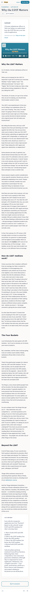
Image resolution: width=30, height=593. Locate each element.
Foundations (5, 7)
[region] (15, 50)
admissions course (11, 480)
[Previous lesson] (24, 591)
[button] (3, 55)
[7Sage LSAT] (6, 2)
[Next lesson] (27, 591)
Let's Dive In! (14, 7)
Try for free (25, 2)
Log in (18, 2)
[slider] (15, 53)
